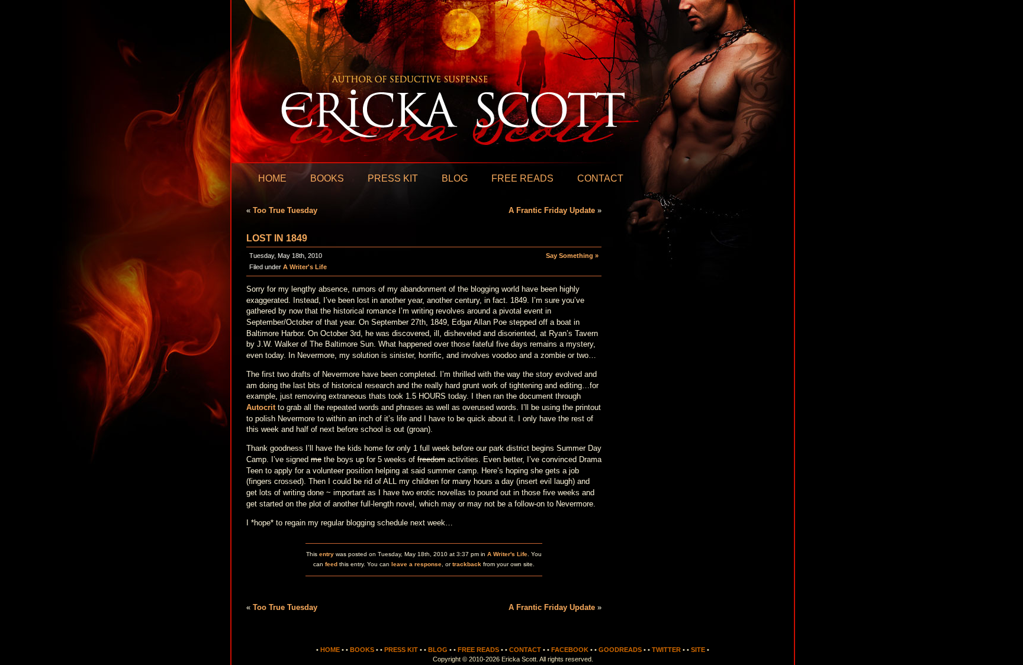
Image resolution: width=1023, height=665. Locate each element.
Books (327, 178)
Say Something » (572, 255)
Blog (455, 178)
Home (272, 178)
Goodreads (620, 649)
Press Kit (393, 178)
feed (331, 564)
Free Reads (522, 178)
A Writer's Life (305, 266)
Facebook (569, 649)
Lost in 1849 (276, 238)
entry (326, 554)
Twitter (666, 649)
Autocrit (260, 407)
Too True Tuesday (285, 210)
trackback (466, 564)
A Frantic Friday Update (552, 210)
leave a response (416, 564)
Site (698, 649)
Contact (600, 178)
